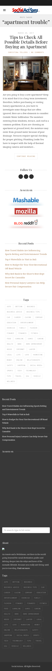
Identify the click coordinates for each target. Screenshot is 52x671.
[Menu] (4, 10)
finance (10, 333)
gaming (41, 339)
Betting (19, 306)
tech (19, 370)
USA (27, 376)
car (8, 317)
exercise (11, 328)
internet (20, 349)
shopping (21, 365)
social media (36, 365)
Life (18, 355)
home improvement (34, 344)
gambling (19, 339)
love (27, 355)
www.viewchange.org (23, 506)
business (31, 306)
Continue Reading (26, 156)
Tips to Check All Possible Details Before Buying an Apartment (26, 41)
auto (9, 306)
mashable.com (23, 461)
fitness (34, 333)
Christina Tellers (18, 52)
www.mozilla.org (23, 472)
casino (28, 317)
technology (31, 370)
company (39, 317)
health (10, 344)
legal (9, 355)
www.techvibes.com (23, 495)
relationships (33, 360)
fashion (33, 328)
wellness (11, 381)
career (17, 317)
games (30, 339)
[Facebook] (20, 176)
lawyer (32, 349)
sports (10, 370)
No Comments (37, 52)
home (19, 344)
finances (22, 333)
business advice (14, 312)
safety (10, 365)
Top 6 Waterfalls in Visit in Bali (20, 259)
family (22, 328)
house (9, 349)
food (9, 339)
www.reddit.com (23, 484)
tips (9, 376)
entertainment (27, 322)
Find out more (23, 568)
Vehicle (37, 376)
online (19, 360)
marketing (38, 355)
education (11, 322)
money (9, 360)
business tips (33, 312)
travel (18, 376)
